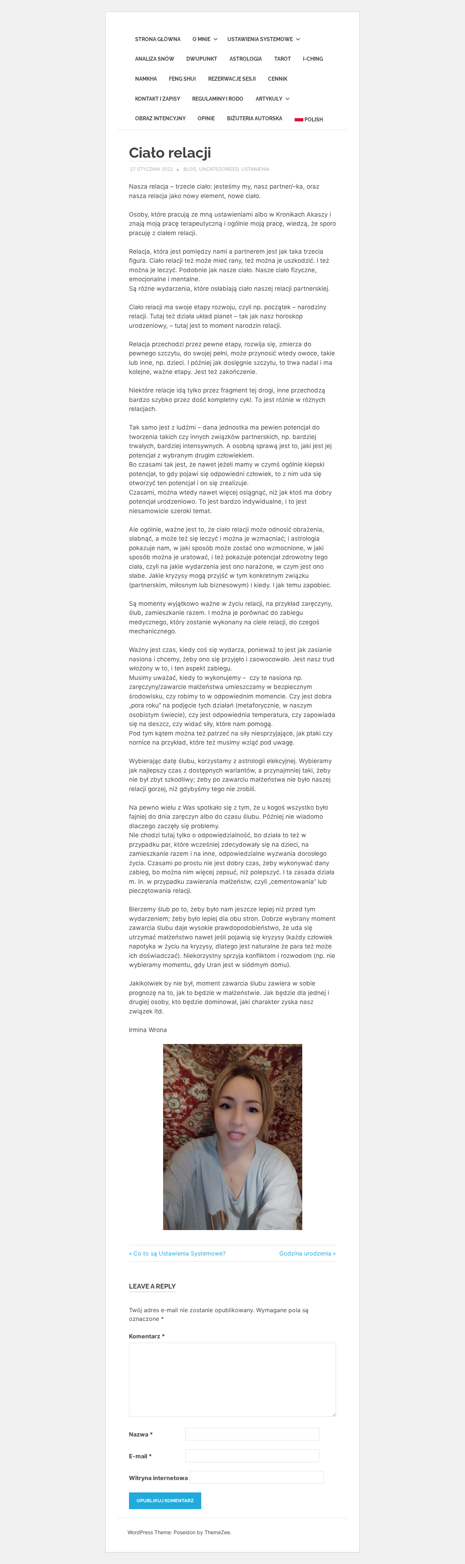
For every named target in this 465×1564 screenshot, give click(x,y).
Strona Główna (158, 39)
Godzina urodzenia (305, 1253)
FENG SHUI (182, 79)
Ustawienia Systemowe (260, 39)
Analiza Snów (154, 59)
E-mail (140, 1456)
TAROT (282, 59)
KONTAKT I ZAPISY (157, 99)
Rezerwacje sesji (232, 79)
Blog (189, 169)
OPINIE (206, 118)
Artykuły (269, 99)
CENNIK (277, 79)
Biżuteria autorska (254, 118)
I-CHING (313, 59)
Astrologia (246, 59)
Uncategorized (218, 169)
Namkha (146, 79)
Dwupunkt (201, 59)
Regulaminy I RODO (217, 99)
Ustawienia (255, 169)
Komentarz (147, 1336)
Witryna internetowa (158, 1478)
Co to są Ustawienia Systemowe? (179, 1253)
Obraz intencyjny (160, 118)
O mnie (201, 39)
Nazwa (141, 1434)
